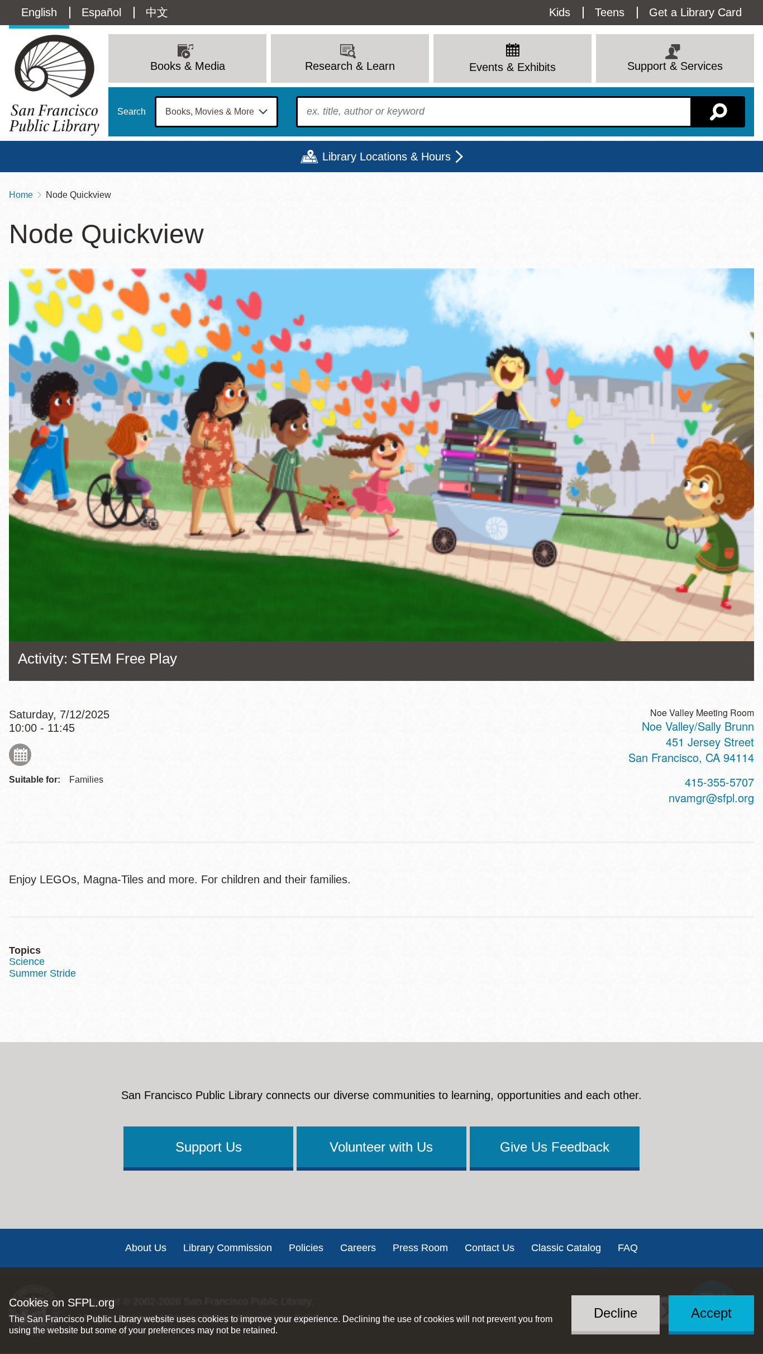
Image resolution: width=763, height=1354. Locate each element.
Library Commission (227, 1247)
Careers (358, 1247)
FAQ (628, 1247)
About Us (145, 1247)
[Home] (54, 85)
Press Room (420, 1247)
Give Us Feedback (554, 1146)
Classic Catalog (566, 1247)
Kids (559, 12)
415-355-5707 (719, 782)
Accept (711, 1312)
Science (27, 961)
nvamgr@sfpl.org (711, 797)
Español (101, 12)
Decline (615, 1312)
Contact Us (489, 1247)
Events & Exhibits (512, 67)
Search (131, 111)
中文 (157, 12)
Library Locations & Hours (386, 156)
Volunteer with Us (381, 1146)
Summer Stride (42, 973)
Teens (609, 12)
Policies (306, 1247)
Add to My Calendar (20, 755)
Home (21, 195)
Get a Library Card (695, 12)
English (39, 12)
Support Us (208, 1146)
